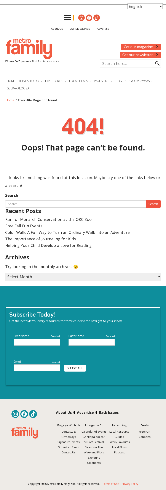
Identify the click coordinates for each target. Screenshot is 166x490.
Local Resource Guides (119, 434)
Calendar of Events (94, 431)
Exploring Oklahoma (94, 460)
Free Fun (144, 431)
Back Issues (109, 412)
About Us (57, 29)
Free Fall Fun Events (23, 225)
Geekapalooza (18, 88)
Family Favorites (119, 442)
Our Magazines (80, 29)
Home (11, 81)
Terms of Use (110, 484)
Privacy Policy (130, 484)
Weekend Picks (94, 452)
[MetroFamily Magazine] (29, 49)
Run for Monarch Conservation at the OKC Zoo (48, 219)
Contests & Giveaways (133, 81)
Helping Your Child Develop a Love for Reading (48, 245)
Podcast (119, 452)
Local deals (79, 81)
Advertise (103, 29)
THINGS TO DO (29, 81)
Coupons (145, 437)
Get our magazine (139, 46)
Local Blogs (119, 447)
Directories (54, 81)
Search (11, 195)
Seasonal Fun (94, 447)
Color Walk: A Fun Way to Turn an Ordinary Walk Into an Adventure (67, 232)
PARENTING (102, 81)
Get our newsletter (138, 54)
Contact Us (69, 452)
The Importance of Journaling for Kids (40, 238)
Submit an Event (68, 447)
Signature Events (68, 442)
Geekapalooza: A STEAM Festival (94, 439)
